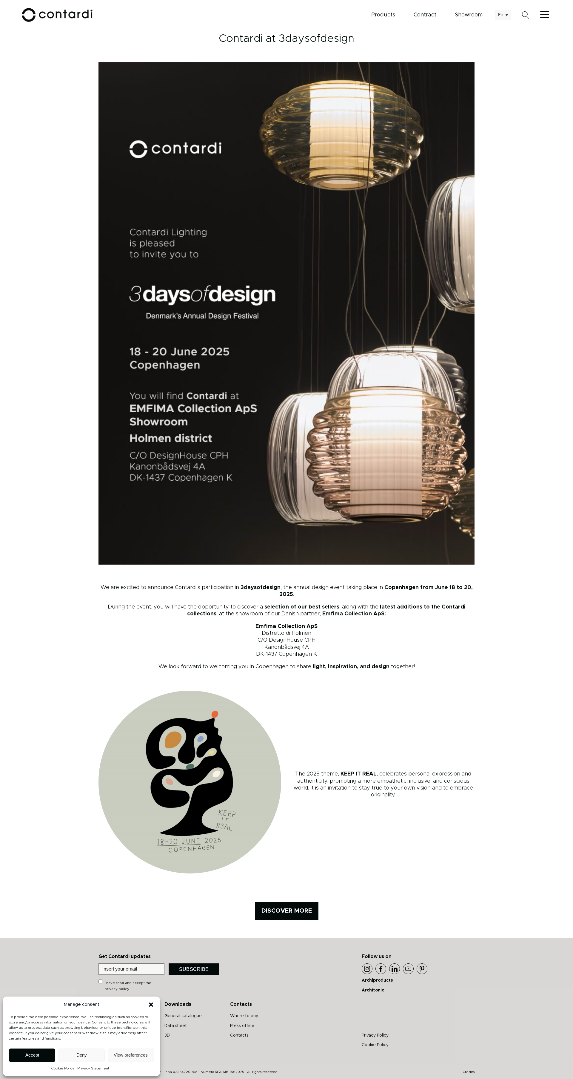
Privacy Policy (375, 1035)
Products (383, 15)
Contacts (239, 1035)
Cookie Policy (62, 1068)
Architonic (373, 990)
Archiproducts (377, 980)
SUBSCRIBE (194, 969)
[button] (151, 1005)
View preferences (131, 1054)
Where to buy (244, 1016)
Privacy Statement (93, 1068)
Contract (425, 15)
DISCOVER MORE (286, 911)
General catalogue (183, 1016)
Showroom (469, 15)
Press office (242, 1026)
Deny (81, 1054)
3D (167, 1035)
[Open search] (525, 15)
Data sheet (175, 1026)
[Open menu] (546, 15)
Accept (32, 1054)
